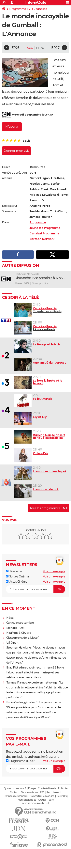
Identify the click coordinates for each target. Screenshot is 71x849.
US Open (12, 642)
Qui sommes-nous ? (15, 788)
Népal (10, 618)
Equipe (32, 788)
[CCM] (52, 820)
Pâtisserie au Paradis (45, 328)
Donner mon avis (16, 150)
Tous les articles (29, 792)
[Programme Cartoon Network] (6, 114)
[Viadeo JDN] (52, 836)
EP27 (55, 48)
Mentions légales (27, 799)
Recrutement (54, 792)
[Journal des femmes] (19, 820)
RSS (42, 792)
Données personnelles (15, 796)
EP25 (16, 48)
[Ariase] (19, 844)
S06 (30, 48)
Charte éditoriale (47, 788)
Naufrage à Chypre (18, 633)
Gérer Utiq (62, 796)
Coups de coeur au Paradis (47, 310)
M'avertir (11, 126)
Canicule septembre (20, 622)
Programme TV (19, 9)
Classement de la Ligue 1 (22, 637)
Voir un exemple (54, 571)
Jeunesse (40, 9)
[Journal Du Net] (19, 828)
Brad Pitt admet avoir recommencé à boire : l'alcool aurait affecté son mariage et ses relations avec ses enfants (35, 672)
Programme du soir (21, 761)
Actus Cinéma (17, 581)
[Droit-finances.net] (52, 828)
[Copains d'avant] (19, 836)
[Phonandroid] (52, 844)
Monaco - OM (15, 628)
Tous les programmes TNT (48, 508)
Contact (14, 792)
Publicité (62, 788)
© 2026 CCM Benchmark (36, 803)
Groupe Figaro (46, 799)
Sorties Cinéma (18, 576)
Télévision (15, 571)
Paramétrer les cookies (42, 796)
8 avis (26, 140)
